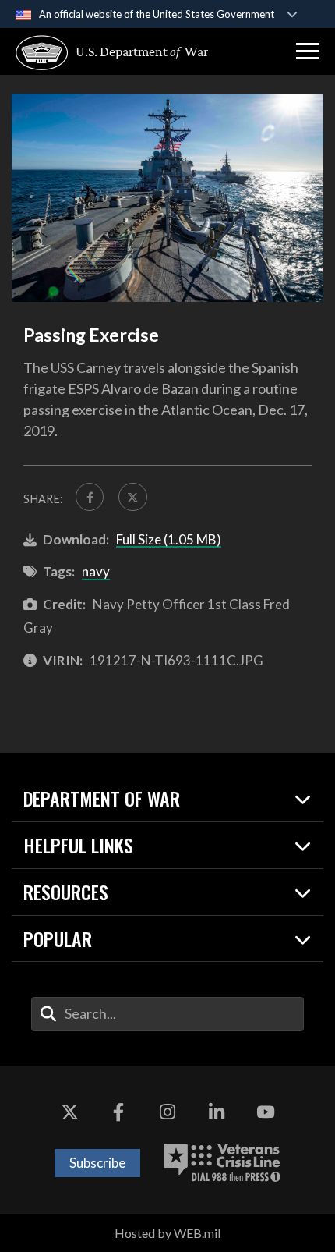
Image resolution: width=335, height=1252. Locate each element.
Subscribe (97, 1162)
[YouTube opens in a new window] (265, 1112)
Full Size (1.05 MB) (168, 539)
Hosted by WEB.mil (167, 1232)
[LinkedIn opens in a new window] (216, 1112)
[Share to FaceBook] (90, 497)
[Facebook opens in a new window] (118, 1112)
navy (96, 571)
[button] (307, 51)
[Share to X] (132, 497)
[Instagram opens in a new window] (167, 1112)
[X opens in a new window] (69, 1112)
